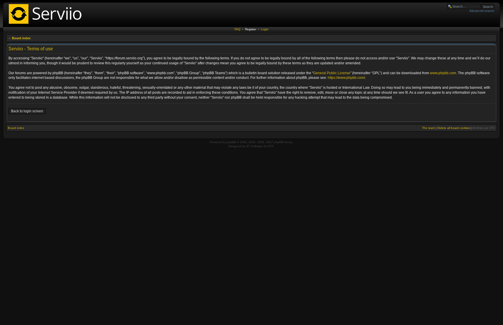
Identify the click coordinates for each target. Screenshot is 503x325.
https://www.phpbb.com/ (346, 78)
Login (264, 29)
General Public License (331, 73)
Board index (21, 38)
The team (428, 127)
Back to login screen (27, 111)
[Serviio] (46, 24)
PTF (271, 146)
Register (250, 29)
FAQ (237, 29)
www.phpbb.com (443, 73)
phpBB (231, 142)
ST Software (254, 146)
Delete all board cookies (454, 127)
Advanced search (481, 11)
